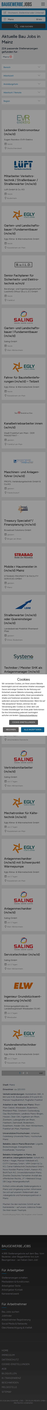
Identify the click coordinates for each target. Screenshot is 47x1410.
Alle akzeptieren (32, 730)
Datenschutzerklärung (28, 715)
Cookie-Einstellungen (23, 722)
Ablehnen (11, 730)
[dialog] (23, 705)
